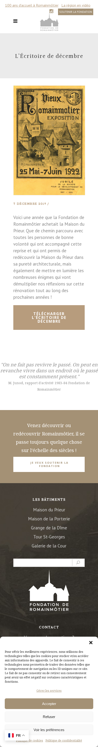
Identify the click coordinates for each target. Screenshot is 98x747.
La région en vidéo (75, 5)
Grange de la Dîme (49, 528)
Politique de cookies (29, 740)
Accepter (49, 704)
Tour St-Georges (49, 537)
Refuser (49, 717)
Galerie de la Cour (49, 546)
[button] (90, 642)
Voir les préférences (49, 730)
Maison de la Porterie (49, 519)
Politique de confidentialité (63, 740)
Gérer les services (49, 691)
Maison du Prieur (49, 510)
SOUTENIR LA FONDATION (75, 12)
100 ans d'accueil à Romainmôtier (32, 5)
